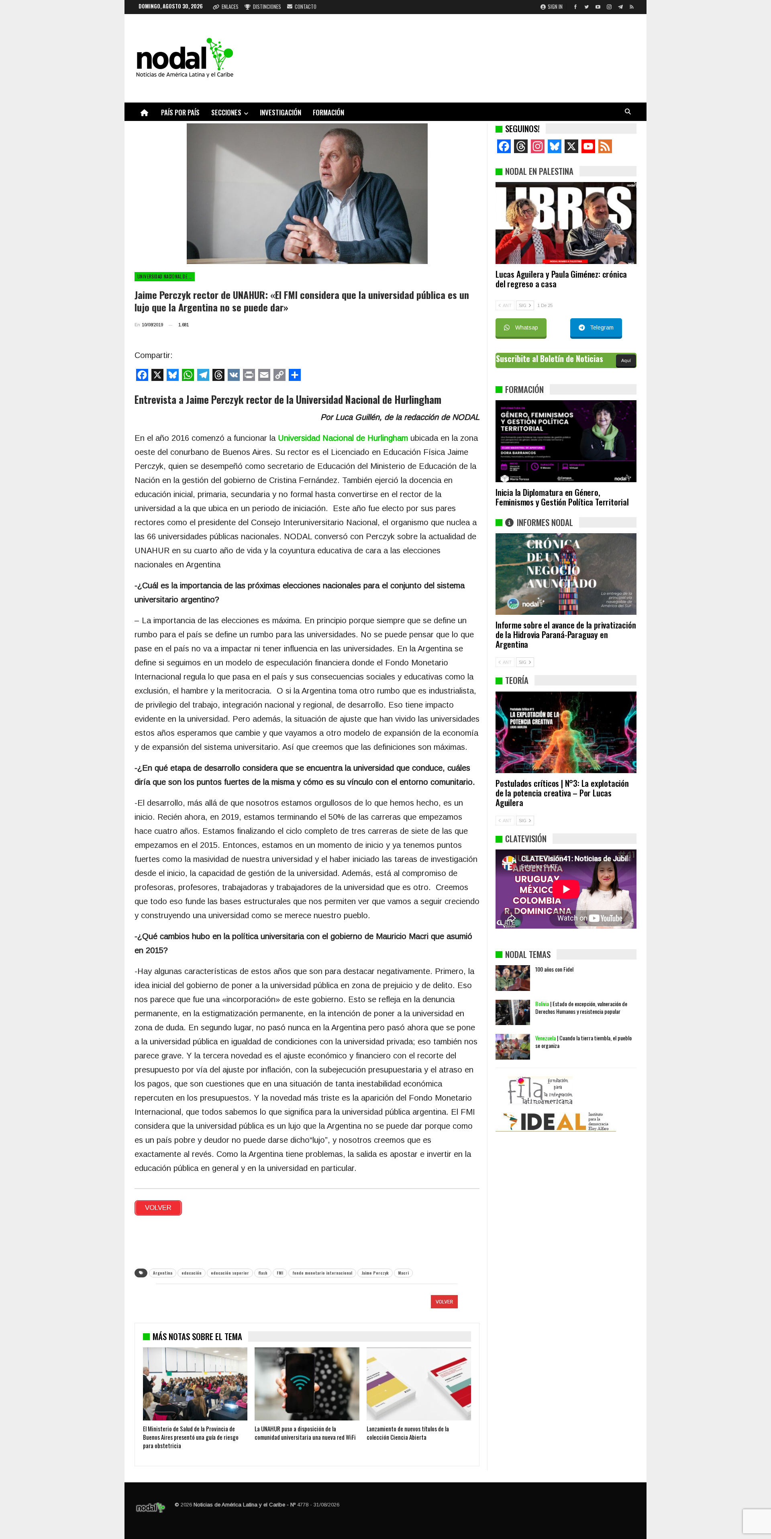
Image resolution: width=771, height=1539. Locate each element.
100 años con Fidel (554, 969)
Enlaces (230, 6)
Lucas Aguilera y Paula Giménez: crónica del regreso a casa (561, 279)
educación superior (230, 1273)
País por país (180, 112)
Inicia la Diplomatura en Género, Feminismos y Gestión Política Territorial (562, 497)
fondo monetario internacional (322, 1273)
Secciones (226, 112)
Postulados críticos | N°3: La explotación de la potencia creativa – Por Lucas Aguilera (562, 792)
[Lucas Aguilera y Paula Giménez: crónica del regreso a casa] (566, 223)
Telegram (602, 327)
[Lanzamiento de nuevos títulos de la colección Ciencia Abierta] (419, 1383)
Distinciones (267, 6)
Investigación (280, 112)
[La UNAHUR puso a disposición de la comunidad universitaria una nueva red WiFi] (307, 1383)
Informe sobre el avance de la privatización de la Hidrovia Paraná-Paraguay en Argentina (566, 634)
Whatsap (526, 327)
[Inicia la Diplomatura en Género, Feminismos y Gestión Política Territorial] (566, 441)
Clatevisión (526, 838)
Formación (328, 112)
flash (262, 1273)
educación (192, 1273)
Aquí (626, 360)
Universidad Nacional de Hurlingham (166, 276)
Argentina (162, 1273)
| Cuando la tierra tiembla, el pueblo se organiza (583, 1042)
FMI (280, 1273)
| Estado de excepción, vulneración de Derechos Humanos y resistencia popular (581, 1007)
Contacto (305, 6)
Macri (403, 1273)
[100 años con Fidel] (513, 978)
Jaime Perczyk (375, 1273)
